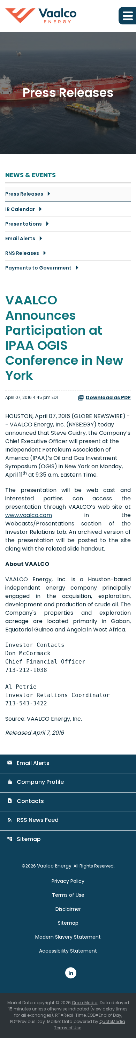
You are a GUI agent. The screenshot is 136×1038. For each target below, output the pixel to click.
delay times (115, 1009)
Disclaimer (68, 909)
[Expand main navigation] (127, 15)
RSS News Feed (33, 820)
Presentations (23, 223)
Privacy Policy (68, 881)
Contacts (25, 801)
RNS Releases (22, 253)
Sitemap (24, 839)
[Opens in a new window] (70, 972)
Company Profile (35, 782)
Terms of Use (68, 895)
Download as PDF (108, 397)
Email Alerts (20, 238)
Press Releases (24, 193)
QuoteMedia (85, 1003)
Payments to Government (38, 267)
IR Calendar (20, 209)
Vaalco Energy (54, 865)
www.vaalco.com (28, 515)
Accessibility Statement (68, 950)
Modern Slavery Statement (68, 936)
